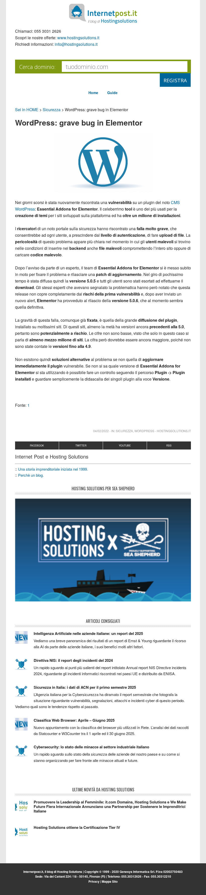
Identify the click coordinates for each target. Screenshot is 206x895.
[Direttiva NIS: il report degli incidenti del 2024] (24, 666)
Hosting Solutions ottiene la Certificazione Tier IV (77, 827)
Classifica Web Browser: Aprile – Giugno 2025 (74, 720)
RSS (169, 445)
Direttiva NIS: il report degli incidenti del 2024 (73, 660)
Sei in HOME (26, 109)
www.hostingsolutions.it (78, 37)
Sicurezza (52, 109)
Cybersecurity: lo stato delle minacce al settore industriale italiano (91, 747)
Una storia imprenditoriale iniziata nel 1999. (53, 469)
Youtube (125, 445)
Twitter (80, 445)
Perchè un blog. (31, 475)
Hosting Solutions (69, 871)
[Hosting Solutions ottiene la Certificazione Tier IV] (24, 833)
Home (93, 92)
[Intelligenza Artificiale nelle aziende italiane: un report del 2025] (24, 639)
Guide (112, 92)
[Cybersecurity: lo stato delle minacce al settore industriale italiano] (24, 753)
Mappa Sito (110, 881)
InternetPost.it (103, 14)
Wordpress (144, 431)
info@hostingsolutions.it (76, 44)
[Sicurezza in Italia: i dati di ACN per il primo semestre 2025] (24, 693)
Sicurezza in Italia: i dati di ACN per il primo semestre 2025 (85, 687)
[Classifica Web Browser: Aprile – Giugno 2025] (24, 726)
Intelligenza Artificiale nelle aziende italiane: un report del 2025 (88, 633)
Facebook (37, 445)
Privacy (93, 881)
